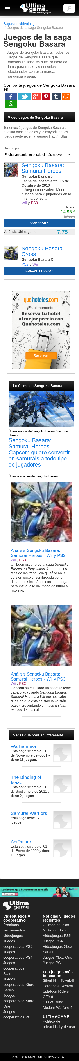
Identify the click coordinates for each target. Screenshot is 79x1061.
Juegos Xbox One (57, 957)
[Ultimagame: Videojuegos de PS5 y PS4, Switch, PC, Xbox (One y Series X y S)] (35, 8)
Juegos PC (52, 963)
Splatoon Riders (56, 991)
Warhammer (23, 746)
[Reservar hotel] (41, 330)
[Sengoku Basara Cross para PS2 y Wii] (11, 253)
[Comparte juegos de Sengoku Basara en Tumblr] (56, 96)
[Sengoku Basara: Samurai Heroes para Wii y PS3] (11, 170)
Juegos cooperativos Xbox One (18, 1000)
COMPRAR (38, 222)
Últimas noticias (56, 925)
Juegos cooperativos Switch (13, 968)
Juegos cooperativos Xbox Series (18, 984)
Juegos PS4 (53, 941)
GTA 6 (48, 997)
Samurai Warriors (29, 813)
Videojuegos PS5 (57, 936)
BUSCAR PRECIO (38, 270)
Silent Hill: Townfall (58, 980)
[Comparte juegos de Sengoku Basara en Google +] (36, 96)
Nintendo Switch (56, 930)
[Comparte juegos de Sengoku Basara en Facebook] (11, 96)
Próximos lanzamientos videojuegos (14, 930)
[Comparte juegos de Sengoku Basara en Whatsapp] (11, 104)
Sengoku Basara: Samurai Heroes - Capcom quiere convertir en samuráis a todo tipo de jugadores (39, 452)
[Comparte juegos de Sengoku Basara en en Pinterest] (46, 96)
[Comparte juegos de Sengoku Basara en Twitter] (24, 96)
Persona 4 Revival (58, 986)
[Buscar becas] (39, 892)
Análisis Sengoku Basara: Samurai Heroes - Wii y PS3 (38, 553)
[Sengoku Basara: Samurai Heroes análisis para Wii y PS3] (12, 546)
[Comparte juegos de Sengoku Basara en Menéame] (66, 96)
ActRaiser (21, 841)
